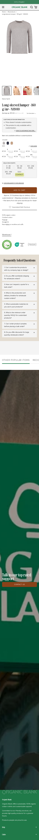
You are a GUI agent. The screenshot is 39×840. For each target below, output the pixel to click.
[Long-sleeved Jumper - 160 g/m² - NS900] (6, 90)
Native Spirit (6, 99)
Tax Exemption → (31, 113)
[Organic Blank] (19, 7)
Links (4, 834)
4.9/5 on (19, 2)
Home (4, 12)
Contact (19, 175)
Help (3, 827)
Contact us (19, 584)
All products (11, 12)
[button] (31, 7)
